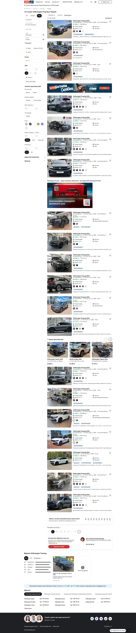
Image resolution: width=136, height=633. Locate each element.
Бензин (35, 92)
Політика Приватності (45, 626)
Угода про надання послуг (31, 626)
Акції (28, 52)
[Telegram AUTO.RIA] (92, 618)
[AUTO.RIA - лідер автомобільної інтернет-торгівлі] (29, 2)
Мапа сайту (56, 626)
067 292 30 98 (90, 544)
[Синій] (42, 124)
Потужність (28, 144)
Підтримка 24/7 (78, 2)
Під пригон (29, 19)
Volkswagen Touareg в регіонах (52, 594)
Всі (26, 15)
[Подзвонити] (110, 618)
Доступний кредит (31, 81)
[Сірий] (26, 124)
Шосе (33, 140)
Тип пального (28, 89)
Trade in (29, 77)
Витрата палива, (32, 132)
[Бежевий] (26, 128)
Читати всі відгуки (83, 570)
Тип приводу (28, 113)
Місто (27, 140)
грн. (35, 73)
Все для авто (55, 2)
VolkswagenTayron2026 (55, 359)
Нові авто (47, 2)
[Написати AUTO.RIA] (105, 618)
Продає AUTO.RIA (38, 48)
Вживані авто (39, 2)
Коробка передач (29, 97)
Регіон (27, 57)
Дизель (28, 92)
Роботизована (37, 100)
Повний (28, 116)
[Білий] (34, 124)
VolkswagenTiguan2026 (100, 359)
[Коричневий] (38, 124)
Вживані (33, 15)
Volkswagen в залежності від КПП (104, 594)
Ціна (26, 65)
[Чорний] (30, 124)
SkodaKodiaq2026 (75, 359)
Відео (29, 48)
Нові (39, 15)
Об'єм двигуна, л (29, 105)
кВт (32, 152)
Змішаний (40, 140)
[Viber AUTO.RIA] (101, 618)
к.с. (27, 152)
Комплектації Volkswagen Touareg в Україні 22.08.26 (77, 594)
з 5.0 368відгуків (34, 558)
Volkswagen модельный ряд (33, 594)
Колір (26, 120)
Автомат (28, 100)
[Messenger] (96, 618)
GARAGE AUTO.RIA (67, 2)
